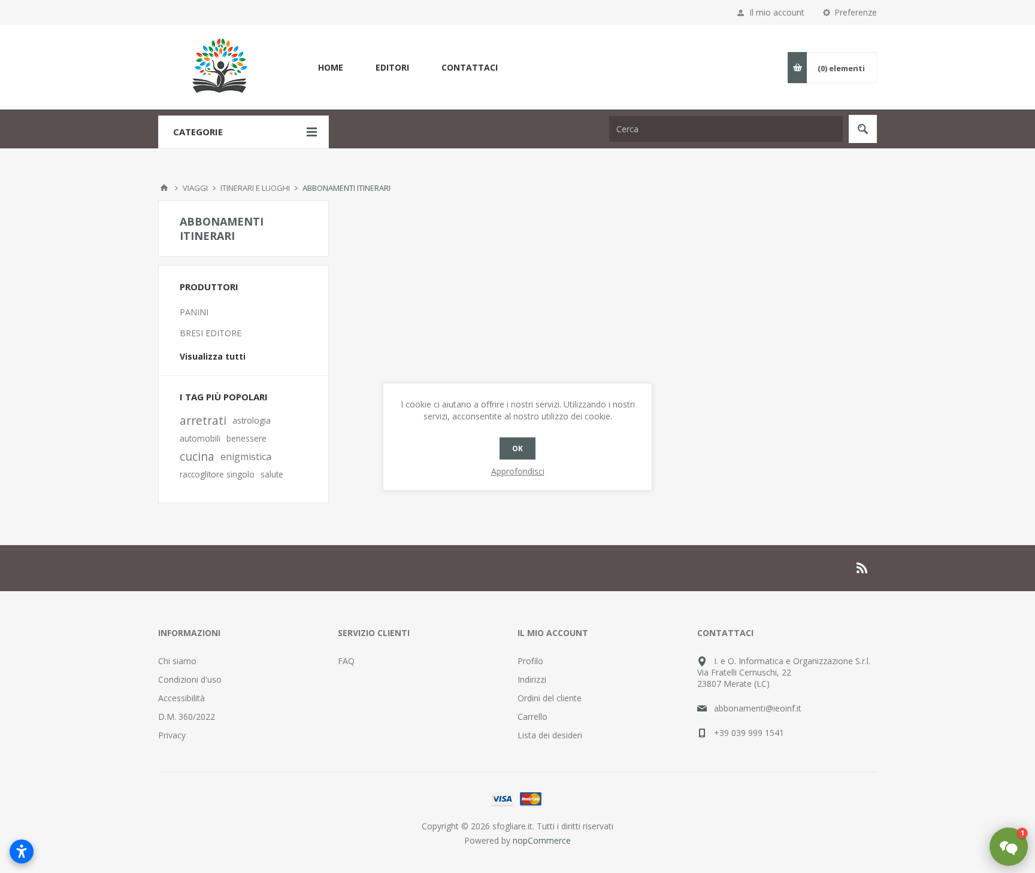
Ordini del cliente (550, 698)
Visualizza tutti (213, 356)
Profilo (530, 661)
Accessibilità (181, 698)
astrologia (251, 420)
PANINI (194, 312)
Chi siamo (177, 661)
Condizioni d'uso (190, 679)
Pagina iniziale (164, 187)
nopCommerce (542, 840)
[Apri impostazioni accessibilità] (22, 851)
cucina (197, 456)
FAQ (346, 661)
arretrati (203, 420)
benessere (246, 438)
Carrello (532, 716)
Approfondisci (517, 471)
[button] (1008, 847)
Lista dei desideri (550, 735)
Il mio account (776, 12)
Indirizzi (532, 679)
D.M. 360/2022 (186, 716)
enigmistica (245, 456)
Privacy (172, 735)
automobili (200, 438)
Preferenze (855, 12)
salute (272, 474)
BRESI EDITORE (210, 333)
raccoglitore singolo (217, 474)
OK (517, 448)
